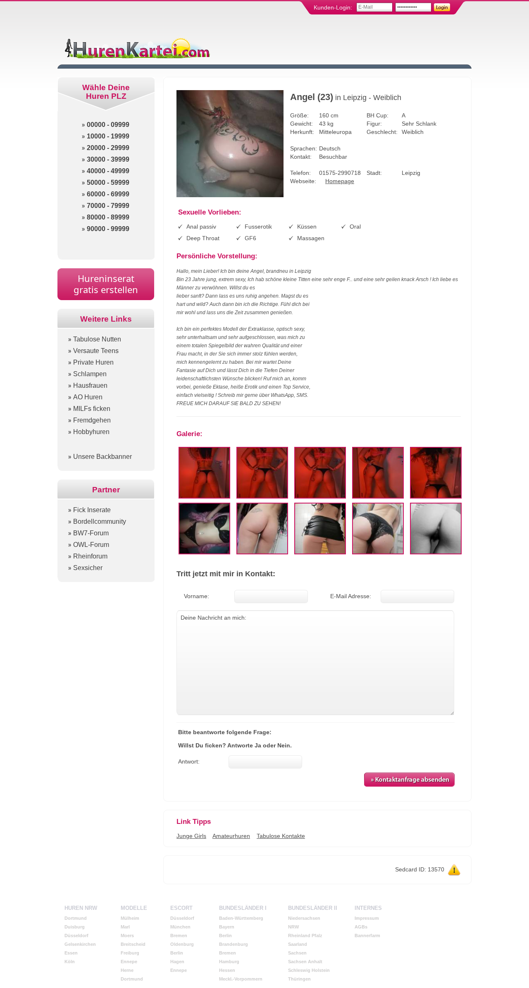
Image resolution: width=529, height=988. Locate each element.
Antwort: (189, 761)
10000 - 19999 (108, 136)
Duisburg (74, 926)
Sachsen (297, 952)
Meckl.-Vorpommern (240, 978)
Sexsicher (87, 567)
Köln (69, 961)
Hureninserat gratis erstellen (106, 284)
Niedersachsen (304, 918)
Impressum (367, 918)
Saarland (297, 944)
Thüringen (299, 978)
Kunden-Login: (333, 7)
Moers (127, 935)
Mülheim (130, 918)
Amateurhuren (231, 836)
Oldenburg (182, 944)
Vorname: (196, 596)
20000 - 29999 (108, 147)
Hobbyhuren (91, 431)
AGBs (361, 926)
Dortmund (75, 918)
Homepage (339, 181)
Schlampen (90, 373)
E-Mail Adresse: (350, 596)
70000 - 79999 (108, 205)
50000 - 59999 (108, 182)
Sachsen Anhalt (305, 961)
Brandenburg (233, 944)
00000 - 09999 (108, 124)
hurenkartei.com (136, 47)
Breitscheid (133, 944)
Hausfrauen (90, 385)
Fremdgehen (92, 420)
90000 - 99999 (108, 228)
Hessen (227, 970)
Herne (127, 970)
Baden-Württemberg (241, 918)
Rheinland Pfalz (305, 935)
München (180, 926)
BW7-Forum (91, 533)
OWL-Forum (91, 544)
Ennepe (129, 961)
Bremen (178, 935)
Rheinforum (90, 556)
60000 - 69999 (108, 194)
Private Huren (93, 362)
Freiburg (130, 952)
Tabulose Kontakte (281, 836)
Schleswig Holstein (309, 970)
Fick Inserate (92, 509)
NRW (293, 926)
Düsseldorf (76, 935)
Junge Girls (191, 836)
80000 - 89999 (108, 217)
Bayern (226, 926)
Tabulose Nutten (97, 339)
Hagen (177, 961)
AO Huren (87, 397)
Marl (125, 926)
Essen (71, 952)
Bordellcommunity (99, 521)
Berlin (176, 952)
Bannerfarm (367, 935)
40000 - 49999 (108, 170)
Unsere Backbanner (102, 456)
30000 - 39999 (108, 159)
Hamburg (229, 961)
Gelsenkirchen (80, 944)
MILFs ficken (91, 408)
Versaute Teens (96, 350)
